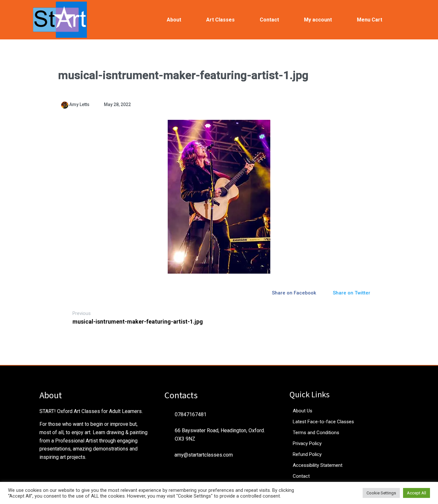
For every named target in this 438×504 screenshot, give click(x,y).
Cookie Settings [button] (381, 493)
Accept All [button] (416, 493)
